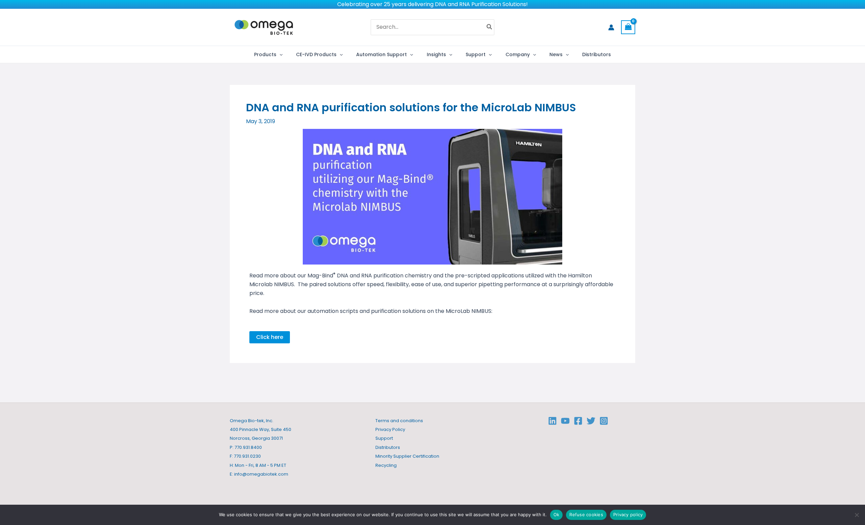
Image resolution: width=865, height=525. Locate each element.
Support (384, 438)
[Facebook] (578, 420)
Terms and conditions (399, 420)
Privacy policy (628, 514)
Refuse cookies (586, 514)
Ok (556, 514)
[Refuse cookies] (856, 514)
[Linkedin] (552, 420)
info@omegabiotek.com (261, 474)
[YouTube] (565, 420)
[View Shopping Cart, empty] (628, 27)
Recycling (386, 465)
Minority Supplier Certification (407, 456)
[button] (279, 54)
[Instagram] (603, 420)
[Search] (489, 27)
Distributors (387, 447)
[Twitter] (591, 420)
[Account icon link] (611, 27)
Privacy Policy (390, 429)
